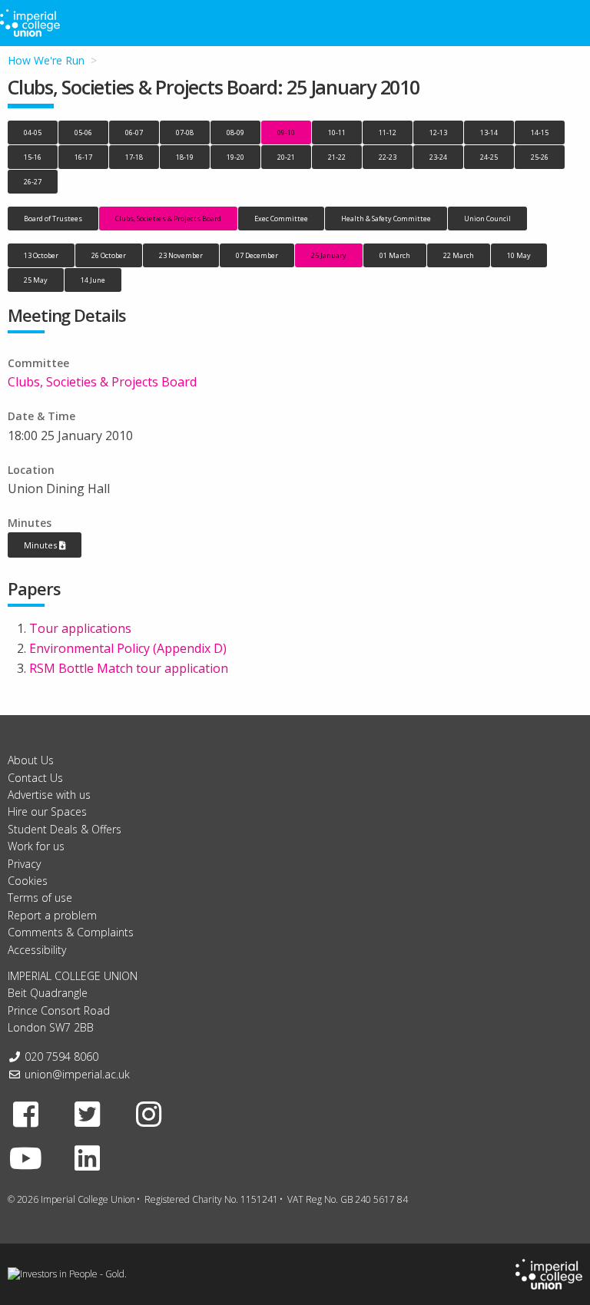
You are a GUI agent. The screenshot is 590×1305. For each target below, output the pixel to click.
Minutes (29, 522)
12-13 (438, 132)
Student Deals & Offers (64, 829)
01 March (395, 255)
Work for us (36, 846)
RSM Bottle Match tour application (128, 668)
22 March (458, 255)
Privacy (24, 863)
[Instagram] (149, 1114)
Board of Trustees (53, 219)
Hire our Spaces (47, 811)
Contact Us (35, 777)
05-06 (83, 132)
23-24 (438, 157)
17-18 (134, 157)
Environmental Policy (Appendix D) (128, 648)
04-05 (32, 132)
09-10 (286, 132)
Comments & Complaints (71, 932)
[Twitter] (87, 1114)
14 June (93, 280)
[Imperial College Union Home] (548, 1273)
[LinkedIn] (87, 1157)
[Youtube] (26, 1157)
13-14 (489, 132)
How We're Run (46, 60)
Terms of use (40, 897)
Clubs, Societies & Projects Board (168, 219)
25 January (328, 255)
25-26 (540, 157)
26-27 (32, 182)
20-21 (286, 157)
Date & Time (41, 416)
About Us (31, 760)
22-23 (387, 157)
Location (31, 469)
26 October (108, 255)
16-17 (83, 157)
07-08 (185, 132)
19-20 (235, 157)
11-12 (387, 132)
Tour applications (80, 628)
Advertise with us (49, 794)
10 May (519, 255)
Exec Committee (281, 219)
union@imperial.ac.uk (77, 1074)
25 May (36, 280)
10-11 (337, 132)
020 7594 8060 (61, 1056)
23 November (181, 255)
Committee (38, 363)
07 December (257, 255)
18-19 (185, 157)
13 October (41, 255)
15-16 (32, 157)
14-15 (540, 132)
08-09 (235, 132)
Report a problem (52, 915)
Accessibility (37, 949)
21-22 (337, 157)
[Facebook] (26, 1114)
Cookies (28, 880)
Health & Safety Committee (386, 219)
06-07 (134, 132)
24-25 (489, 157)
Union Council (487, 219)
